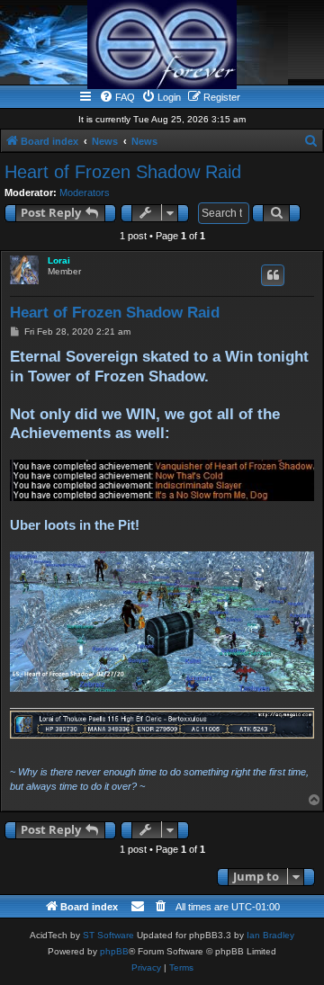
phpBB (114, 951)
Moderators (84, 192)
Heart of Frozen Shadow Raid (122, 172)
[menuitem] (117, 97)
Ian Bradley (270, 935)
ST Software (108, 935)
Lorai (59, 260)
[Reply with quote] (272, 275)
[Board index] (162, 44)
